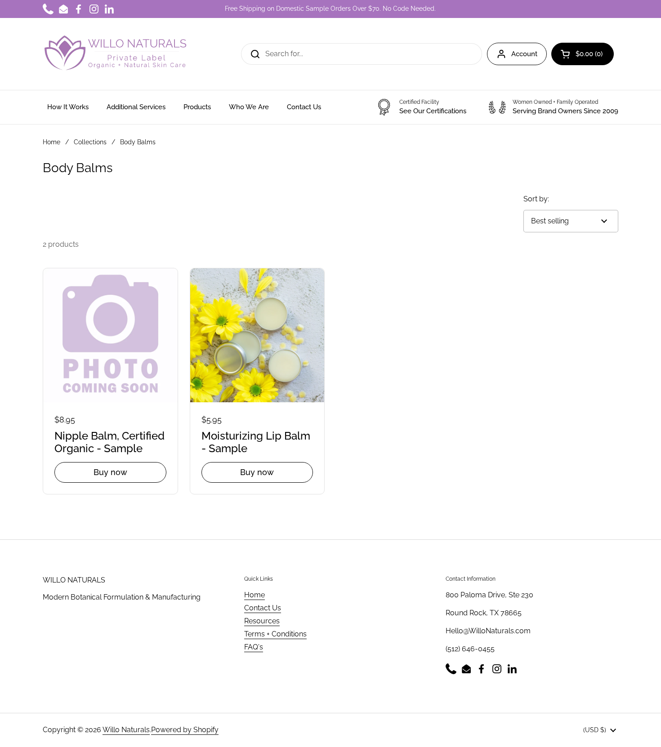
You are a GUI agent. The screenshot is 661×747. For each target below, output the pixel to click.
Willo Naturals (126, 729)
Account (524, 54)
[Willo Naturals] (115, 53)
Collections (90, 142)
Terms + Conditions (275, 634)
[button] (582, 54)
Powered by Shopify (185, 729)
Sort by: (536, 199)
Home (51, 142)
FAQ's (253, 647)
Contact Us (262, 608)
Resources (262, 621)
